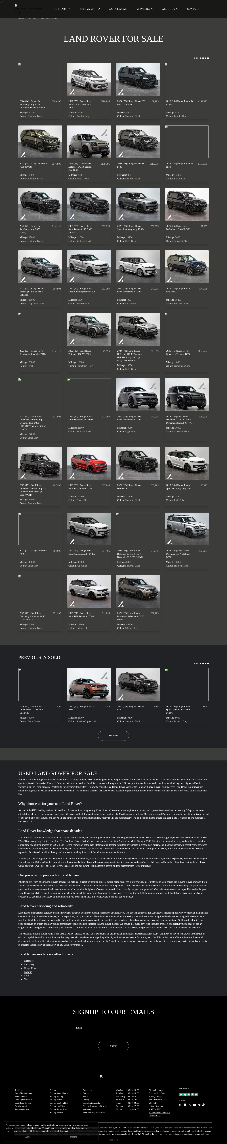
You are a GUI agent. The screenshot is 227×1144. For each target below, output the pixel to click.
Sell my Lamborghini (59, 1103)
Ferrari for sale (21, 1096)
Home (21, 19)
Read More (113, 1140)
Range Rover (30, 968)
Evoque (28, 972)
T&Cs (85, 1096)
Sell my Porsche (56, 1112)
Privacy (86, 1100)
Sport (26, 975)
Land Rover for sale (48, 19)
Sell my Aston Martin (59, 1093)
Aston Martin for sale (23, 1093)
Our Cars (60, 9)
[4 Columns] (204, 59)
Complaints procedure (92, 1103)
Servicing (19, 1090)
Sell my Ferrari (56, 1100)
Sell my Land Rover (58, 1106)
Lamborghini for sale (23, 1100)
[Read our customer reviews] (195, 1094)
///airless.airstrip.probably (159, 1112)
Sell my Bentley (56, 1096)
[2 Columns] (196, 59)
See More (113, 735)
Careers (86, 1093)
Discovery (29, 964)
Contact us (87, 1090)
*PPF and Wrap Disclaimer (94, 1112)
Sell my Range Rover (59, 1109)
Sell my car (54, 1090)
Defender (28, 960)
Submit (113, 1046)
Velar (26, 979)
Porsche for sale (21, 1106)
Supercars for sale (22, 1109)
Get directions (154, 1116)
